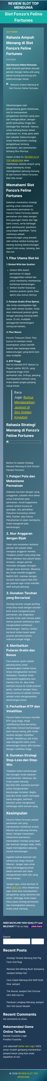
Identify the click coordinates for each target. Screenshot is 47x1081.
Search (6, 936)
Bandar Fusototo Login (15, 1036)
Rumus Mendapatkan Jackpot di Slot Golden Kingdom (24, 407)
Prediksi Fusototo (12, 1039)
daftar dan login (26, 1046)
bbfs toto (17, 887)
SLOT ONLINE (11, 32)
